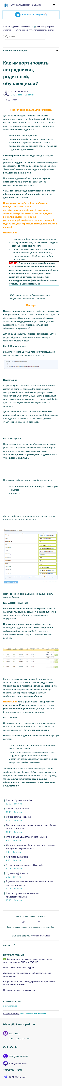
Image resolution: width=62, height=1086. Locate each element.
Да (23, 922)
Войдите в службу (11, 1014)
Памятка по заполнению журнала (19, 967)
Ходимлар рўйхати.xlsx (17, 857)
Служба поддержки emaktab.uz (16, 27)
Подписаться (11, 100)
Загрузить (18, 804)
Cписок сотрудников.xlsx (18, 817)
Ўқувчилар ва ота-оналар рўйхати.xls (24, 865)
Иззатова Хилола (19, 91)
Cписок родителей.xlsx (17, 808)
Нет (38, 922)
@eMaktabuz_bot (17, 1077)
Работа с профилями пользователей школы (34, 30)
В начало (8, 945)
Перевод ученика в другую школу (20, 990)
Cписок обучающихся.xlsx (19, 800)
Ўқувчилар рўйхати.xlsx (18, 873)
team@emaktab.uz (18, 1063)
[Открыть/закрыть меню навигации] (54, 5)
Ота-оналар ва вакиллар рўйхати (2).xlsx (26, 837)
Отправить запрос (41, 935)
